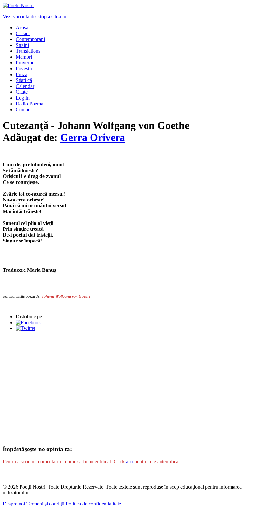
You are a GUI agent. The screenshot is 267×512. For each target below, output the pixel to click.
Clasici (23, 33)
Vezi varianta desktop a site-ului (35, 16)
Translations (28, 51)
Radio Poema (29, 103)
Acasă (22, 27)
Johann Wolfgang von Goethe (66, 296)
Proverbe (25, 62)
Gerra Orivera (92, 137)
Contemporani (30, 39)
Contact (24, 109)
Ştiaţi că (24, 80)
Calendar (25, 86)
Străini (22, 45)
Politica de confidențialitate (93, 503)
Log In (23, 98)
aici (129, 461)
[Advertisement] (133, 382)
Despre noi (14, 503)
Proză (21, 74)
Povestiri (25, 68)
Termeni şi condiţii (45, 503)
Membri (24, 57)
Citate (22, 92)
